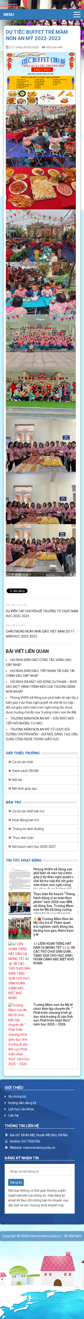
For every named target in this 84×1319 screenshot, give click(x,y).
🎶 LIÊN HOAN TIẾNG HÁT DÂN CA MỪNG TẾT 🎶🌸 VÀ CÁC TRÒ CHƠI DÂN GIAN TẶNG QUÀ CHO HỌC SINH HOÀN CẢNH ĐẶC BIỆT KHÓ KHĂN (54, 953)
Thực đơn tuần (23, 838)
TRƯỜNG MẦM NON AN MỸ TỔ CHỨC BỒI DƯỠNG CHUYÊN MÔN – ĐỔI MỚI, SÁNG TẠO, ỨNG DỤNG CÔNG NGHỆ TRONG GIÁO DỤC (42, 734)
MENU (9, 14)
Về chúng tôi (17, 1096)
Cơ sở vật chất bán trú (28, 811)
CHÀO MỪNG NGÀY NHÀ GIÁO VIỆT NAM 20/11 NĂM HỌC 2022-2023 (40, 634)
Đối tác (17, 780)
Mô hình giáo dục (24, 788)
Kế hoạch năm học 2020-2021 (34, 846)
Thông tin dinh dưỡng (28, 829)
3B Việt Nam (73, 1236)
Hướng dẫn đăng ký (22, 1103)
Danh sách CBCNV (25, 771)
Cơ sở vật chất (22, 762)
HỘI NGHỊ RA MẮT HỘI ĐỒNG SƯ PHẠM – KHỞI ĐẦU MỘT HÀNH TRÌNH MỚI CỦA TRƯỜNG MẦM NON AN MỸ (41, 686)
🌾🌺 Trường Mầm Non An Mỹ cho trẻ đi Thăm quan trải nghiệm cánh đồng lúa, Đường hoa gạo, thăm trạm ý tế (53, 926)
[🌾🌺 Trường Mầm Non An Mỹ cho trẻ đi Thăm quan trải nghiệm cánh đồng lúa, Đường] (19, 928)
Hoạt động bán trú (25, 820)
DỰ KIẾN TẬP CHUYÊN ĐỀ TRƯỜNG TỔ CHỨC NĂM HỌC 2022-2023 (42, 613)
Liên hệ (13, 1115)
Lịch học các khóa (21, 1109)
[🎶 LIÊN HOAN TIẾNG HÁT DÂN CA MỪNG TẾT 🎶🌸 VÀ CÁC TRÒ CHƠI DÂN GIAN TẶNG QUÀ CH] (19, 971)
